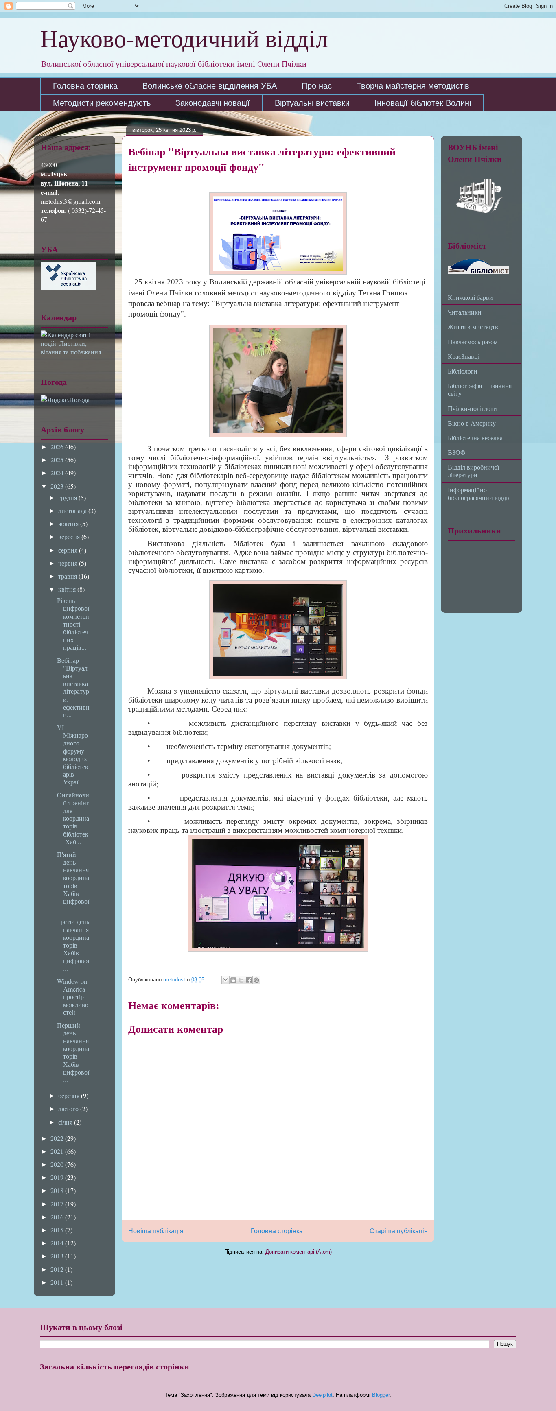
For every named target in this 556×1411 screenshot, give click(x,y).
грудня (68, 497)
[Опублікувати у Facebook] (249, 980)
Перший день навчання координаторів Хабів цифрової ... (73, 1052)
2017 (57, 1203)
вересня (69, 536)
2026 (57, 446)
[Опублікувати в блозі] (233, 980)
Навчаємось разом (473, 341)
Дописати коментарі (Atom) (298, 1252)
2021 (57, 1151)
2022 (57, 1138)
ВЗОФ (457, 452)
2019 (57, 1177)
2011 (57, 1282)
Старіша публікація (399, 1231)
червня (68, 563)
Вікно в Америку (472, 423)
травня (68, 576)
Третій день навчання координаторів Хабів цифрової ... (73, 944)
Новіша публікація (156, 1231)
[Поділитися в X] (241, 980)
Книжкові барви (470, 297)
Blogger (381, 1395)
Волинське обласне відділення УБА (209, 85)
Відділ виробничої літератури (473, 471)
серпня (68, 550)
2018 (57, 1190)
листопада (73, 510)
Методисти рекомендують (102, 102)
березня (69, 1095)
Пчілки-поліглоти (472, 408)
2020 (57, 1164)
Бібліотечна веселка (475, 437)
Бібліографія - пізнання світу (480, 389)
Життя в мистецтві (474, 326)
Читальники (465, 312)
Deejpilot (322, 1395)
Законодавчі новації (212, 102)
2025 (57, 459)
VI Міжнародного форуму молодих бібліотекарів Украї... (72, 754)
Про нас (317, 85)
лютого (69, 1108)
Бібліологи (462, 371)
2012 (57, 1269)
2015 (57, 1229)
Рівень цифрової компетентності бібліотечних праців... (73, 623)
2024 (57, 472)
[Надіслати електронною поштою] (225, 980)
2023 (57, 486)
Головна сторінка (85, 85)
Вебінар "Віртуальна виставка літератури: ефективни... (73, 687)
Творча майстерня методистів (413, 85)
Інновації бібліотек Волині (422, 102)
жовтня (69, 523)
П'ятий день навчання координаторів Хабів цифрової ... (73, 881)
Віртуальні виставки (312, 102)
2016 (57, 1216)
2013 (57, 1256)
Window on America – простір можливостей (73, 997)
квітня (67, 589)
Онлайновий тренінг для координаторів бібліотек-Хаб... (73, 818)
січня (66, 1122)
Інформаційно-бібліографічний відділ (479, 493)
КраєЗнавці (463, 356)
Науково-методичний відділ (184, 38)
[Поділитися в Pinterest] (256, 980)
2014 (57, 1242)
